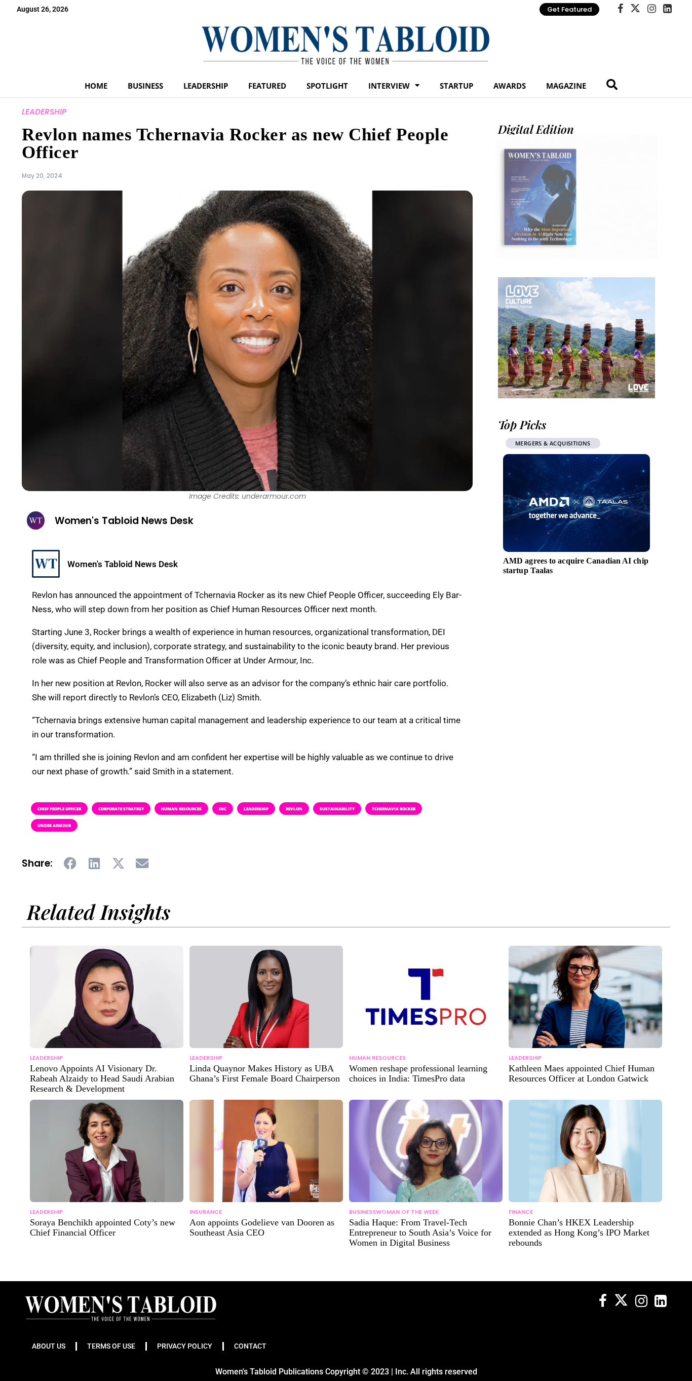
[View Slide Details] (576, 337)
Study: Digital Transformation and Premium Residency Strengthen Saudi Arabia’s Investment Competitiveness (570, 570)
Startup (456, 86)
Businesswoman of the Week (394, 1212)
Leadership (205, 86)
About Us (48, 1346)
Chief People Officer (59, 808)
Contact (250, 1346)
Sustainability (337, 808)
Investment (534, 443)
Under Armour (54, 825)
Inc (222, 808)
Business (145, 86)
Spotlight (327, 86)
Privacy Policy (184, 1346)
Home (96, 86)
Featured (267, 86)
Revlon (294, 808)
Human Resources (181, 808)
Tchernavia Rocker (393, 808)
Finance (521, 1212)
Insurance (205, 1212)
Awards (509, 86)
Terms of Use (111, 1346)
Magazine (566, 86)
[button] (71, 863)
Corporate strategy (121, 808)
